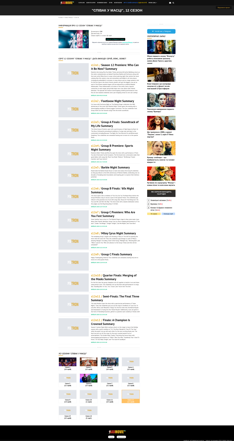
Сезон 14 (89, 417)
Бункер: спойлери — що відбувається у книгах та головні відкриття (160, 159)
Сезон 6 (88, 384)
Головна (60, 17)
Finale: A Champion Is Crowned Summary (110, 322)
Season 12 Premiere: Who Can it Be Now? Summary (115, 67)
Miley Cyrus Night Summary (113, 233)
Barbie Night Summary (110, 167)
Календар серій (168, 214)
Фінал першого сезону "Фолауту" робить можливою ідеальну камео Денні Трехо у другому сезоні (161, 59)
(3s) (157, 204)
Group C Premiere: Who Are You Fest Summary (113, 214)
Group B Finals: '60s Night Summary (112, 190)
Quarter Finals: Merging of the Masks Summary (114, 277)
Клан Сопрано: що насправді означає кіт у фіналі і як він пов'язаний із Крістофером (159, 86)
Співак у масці (68, 17)
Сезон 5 (67, 384)
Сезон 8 (130, 384)
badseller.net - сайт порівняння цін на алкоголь (194, 440)
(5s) (161, 200)
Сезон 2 (88, 368)
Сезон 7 (109, 384)
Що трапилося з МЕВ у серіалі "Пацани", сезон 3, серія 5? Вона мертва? (160, 134)
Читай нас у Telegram (163, 31)
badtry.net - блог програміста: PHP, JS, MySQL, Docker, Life (219, 440)
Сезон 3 (109, 368)
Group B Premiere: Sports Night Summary (112, 147)
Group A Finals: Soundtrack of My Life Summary (115, 124)
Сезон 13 (67, 417)
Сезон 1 (67, 368)
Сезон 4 (130, 368)
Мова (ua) (152, 2)
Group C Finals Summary (111, 254)
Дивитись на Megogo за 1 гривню (115, 39)
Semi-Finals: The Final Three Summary (115, 298)
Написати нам (121, 437)
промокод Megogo (127, 42)
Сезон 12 (76, 17)
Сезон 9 (67, 401)
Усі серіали (154, 214)
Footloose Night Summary (112, 101)
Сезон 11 (109, 401)
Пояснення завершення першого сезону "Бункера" (160, 110)
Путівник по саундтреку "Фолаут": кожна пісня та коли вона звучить (161, 184)
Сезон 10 (89, 401)
